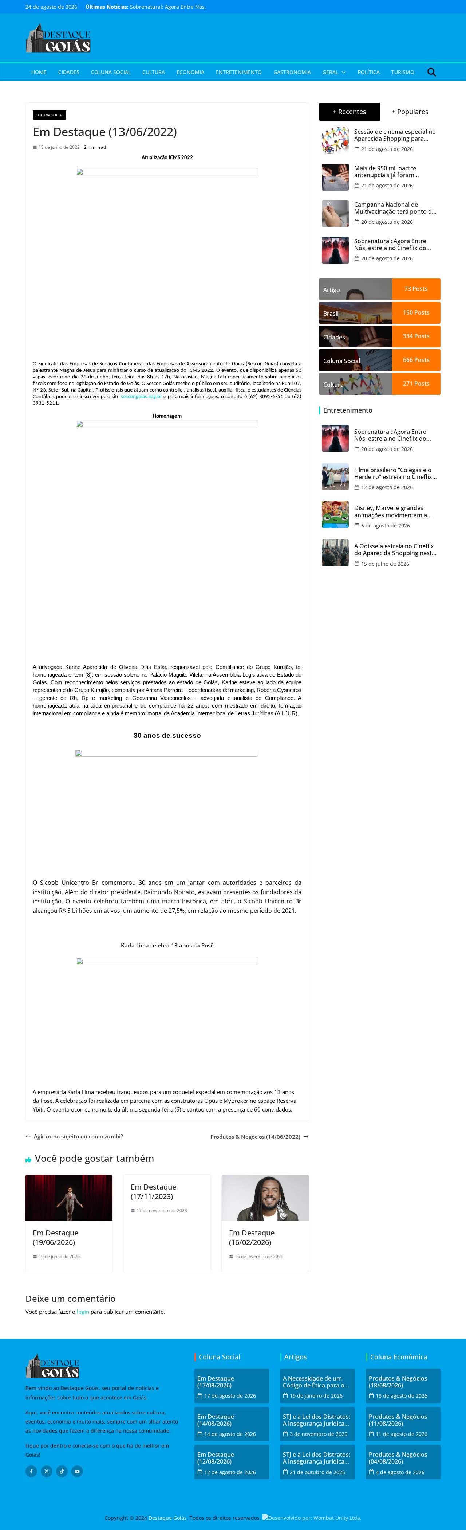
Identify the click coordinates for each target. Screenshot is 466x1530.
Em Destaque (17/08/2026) (215, 1382)
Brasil (331, 313)
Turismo (402, 72)
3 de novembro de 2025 (318, 1433)
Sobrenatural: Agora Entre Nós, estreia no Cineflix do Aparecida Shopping (390, 245)
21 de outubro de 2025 (317, 1472)
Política (369, 72)
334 (408, 336)
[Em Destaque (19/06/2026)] (68, 1179)
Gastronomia (292, 72)
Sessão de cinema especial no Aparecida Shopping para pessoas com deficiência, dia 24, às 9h (395, 135)
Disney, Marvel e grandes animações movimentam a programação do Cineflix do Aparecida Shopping (392, 511)
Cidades (68, 72)
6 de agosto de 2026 (385, 525)
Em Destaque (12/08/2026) (215, 1458)
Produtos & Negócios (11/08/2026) (398, 1420)
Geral (330, 72)
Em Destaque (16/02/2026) (252, 1237)
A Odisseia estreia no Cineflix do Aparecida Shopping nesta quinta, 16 (394, 550)
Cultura (153, 72)
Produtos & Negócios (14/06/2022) (255, 1136)
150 (408, 312)
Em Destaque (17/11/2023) (153, 1191)
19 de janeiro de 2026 (316, 1395)
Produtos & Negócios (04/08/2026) (398, 1458)
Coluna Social (111, 72)
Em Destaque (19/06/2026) (55, 1237)
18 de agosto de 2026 (401, 1395)
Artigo (331, 290)
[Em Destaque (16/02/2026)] (265, 1179)
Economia (190, 72)
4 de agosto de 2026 (400, 1472)
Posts (419, 289)
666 (408, 360)
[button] (342, 72)
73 (407, 289)
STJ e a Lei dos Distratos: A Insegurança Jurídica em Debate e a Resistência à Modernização (316, 1420)
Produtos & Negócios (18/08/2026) (398, 1382)
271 (408, 383)
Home (39, 72)
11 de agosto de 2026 (401, 1433)
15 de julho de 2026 (385, 563)
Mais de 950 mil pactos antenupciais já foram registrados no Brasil (385, 172)
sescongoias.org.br (141, 397)
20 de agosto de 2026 (387, 221)
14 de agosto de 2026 (230, 1433)
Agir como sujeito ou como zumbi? (78, 1136)
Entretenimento (239, 72)
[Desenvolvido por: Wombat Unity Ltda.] (312, 1517)
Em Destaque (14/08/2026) (215, 1420)
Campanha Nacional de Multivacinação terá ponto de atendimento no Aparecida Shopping (394, 208)
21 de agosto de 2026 (387, 148)
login (83, 1311)
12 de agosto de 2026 (387, 487)
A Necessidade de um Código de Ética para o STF (313, 1382)
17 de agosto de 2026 (230, 1395)
